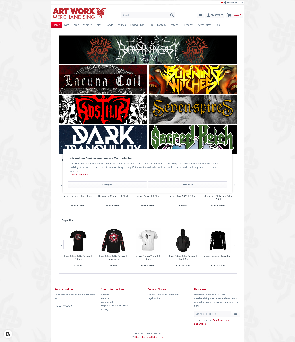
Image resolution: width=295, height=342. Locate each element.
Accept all (188, 184)
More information (79, 174)
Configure (107, 184)
